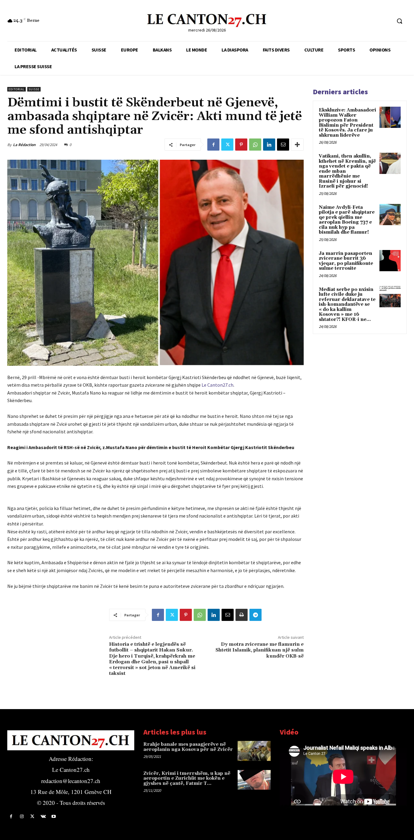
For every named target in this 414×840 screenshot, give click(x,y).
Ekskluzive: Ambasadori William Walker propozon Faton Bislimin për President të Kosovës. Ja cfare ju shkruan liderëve (347, 122)
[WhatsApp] (255, 144)
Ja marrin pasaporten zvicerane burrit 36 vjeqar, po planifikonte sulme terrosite (346, 261)
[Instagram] (21, 816)
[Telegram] (255, 615)
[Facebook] (213, 144)
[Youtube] (54, 816)
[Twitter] (227, 144)
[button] (399, 21)
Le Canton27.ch (217, 385)
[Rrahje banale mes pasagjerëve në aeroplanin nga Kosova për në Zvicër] (254, 751)
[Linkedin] (269, 144)
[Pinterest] (241, 144)
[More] (297, 144)
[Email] (283, 144)
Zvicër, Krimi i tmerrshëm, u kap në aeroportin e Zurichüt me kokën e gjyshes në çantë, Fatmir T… (186, 778)
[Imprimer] (241, 615)
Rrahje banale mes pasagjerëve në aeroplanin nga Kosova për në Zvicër (188, 747)
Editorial (16, 89)
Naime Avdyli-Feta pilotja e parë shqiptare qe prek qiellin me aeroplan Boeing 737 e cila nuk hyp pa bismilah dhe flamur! (347, 220)
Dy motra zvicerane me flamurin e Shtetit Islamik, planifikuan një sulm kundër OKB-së (259, 650)
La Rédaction (24, 144)
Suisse (33, 89)
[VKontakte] (43, 816)
